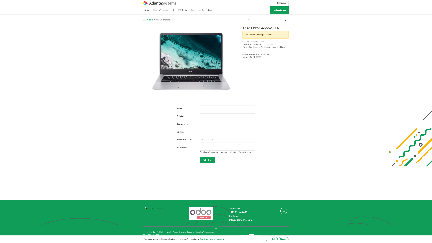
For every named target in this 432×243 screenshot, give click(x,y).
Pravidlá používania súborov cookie (212, 239)
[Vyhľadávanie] (285, 20)
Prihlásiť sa (281, 3)
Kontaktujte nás (279, 10)
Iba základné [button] (271, 239)
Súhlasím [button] (283, 239)
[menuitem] (147, 10)
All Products (148, 20)
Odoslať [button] (207, 160)
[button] (216, 228)
